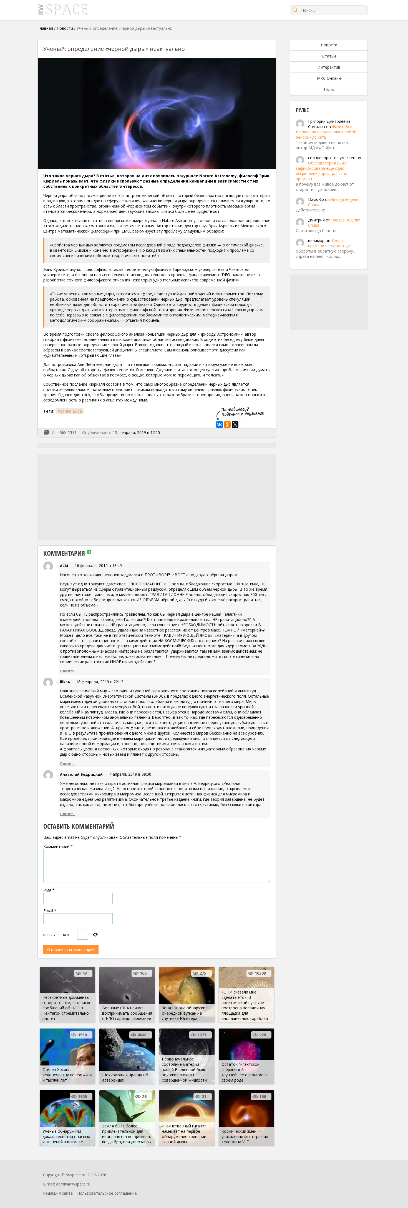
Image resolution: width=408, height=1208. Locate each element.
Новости (65, 28)
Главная (45, 28)
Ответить (67, 671)
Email (49, 910)
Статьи (329, 56)
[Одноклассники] (227, 424)
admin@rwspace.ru (73, 1184)
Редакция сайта (58, 1193)
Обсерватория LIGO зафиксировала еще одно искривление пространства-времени (322, 170)
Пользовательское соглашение (107, 1193)
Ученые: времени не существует (330, 243)
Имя (49, 890)
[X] (235, 424)
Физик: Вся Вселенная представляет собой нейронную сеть (326, 132)
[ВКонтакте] (219, 424)
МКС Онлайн (329, 78)
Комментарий (58, 846)
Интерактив (329, 67)
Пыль (329, 89)
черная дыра (70, 411)
